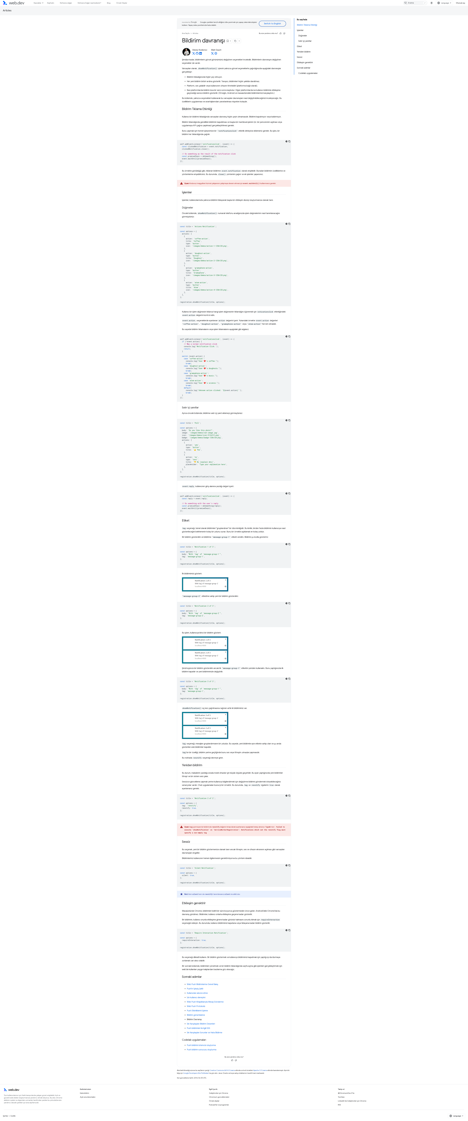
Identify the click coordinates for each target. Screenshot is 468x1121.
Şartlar (5, 1116)
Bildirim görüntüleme (196, 1015)
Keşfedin (50, 3)
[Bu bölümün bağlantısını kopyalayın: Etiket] (191, 520)
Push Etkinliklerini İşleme (197, 1010)
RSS (339, 1105)
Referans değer (66, 3)
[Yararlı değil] (284, 33)
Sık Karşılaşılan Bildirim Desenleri (201, 1024)
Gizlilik (12, 1116)
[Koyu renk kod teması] (286, 141)
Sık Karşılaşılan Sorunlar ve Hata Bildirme (204, 1032)
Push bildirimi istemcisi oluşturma (201, 1045)
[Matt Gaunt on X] (212, 54)
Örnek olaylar (214, 1101)
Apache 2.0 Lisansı (260, 1070)
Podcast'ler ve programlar (219, 1105)
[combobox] (415, 3)
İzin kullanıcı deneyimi (196, 997)
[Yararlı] (280, 33)
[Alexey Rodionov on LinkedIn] (200, 54)
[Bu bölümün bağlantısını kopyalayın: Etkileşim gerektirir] (208, 903)
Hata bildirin (84, 1093)
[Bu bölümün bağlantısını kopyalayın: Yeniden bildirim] (204, 765)
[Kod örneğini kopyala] (289, 141)
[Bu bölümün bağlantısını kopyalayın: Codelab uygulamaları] (208, 1040)
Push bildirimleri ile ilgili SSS (198, 1028)
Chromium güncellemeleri (219, 1097)
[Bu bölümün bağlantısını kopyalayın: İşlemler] (194, 192)
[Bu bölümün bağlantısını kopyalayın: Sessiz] (192, 842)
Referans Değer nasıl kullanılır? (89, 3)
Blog (108, 3)
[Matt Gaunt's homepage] (215, 54)
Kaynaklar (37, 3)
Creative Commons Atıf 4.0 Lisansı (222, 1070)
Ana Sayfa (186, 33)
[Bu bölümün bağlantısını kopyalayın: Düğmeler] (195, 207)
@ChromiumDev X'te (346, 1093)
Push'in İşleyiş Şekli (195, 989)
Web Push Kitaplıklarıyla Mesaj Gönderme (205, 1002)
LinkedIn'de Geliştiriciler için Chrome (352, 1101)
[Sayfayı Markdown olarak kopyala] (235, 41)
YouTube (341, 1097)
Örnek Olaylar (121, 3)
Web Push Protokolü (196, 1006)
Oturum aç (460, 3)
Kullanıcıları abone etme (197, 993)
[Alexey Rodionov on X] (193, 54)
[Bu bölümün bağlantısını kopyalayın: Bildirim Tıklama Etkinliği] (214, 109)
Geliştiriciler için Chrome (218, 1093)
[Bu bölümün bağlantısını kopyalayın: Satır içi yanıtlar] (201, 407)
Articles (7, 10)
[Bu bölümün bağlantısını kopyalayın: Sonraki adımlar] (204, 977)
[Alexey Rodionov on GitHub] (197, 54)
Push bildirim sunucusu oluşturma (201, 1049)
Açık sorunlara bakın (87, 1097)
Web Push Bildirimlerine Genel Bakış (202, 984)
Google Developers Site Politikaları (196, 1073)
